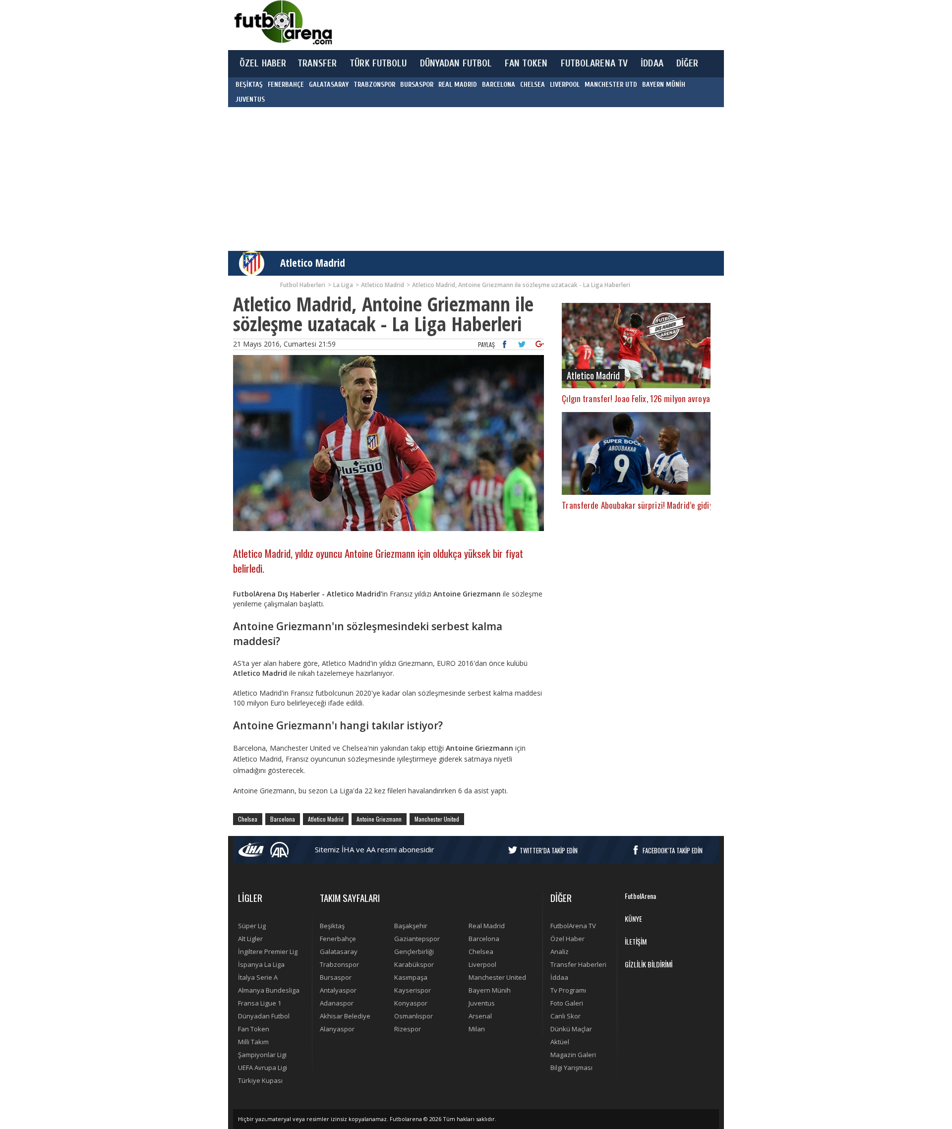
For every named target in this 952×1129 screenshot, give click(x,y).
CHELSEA (532, 84)
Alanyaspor (337, 1028)
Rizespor (407, 1028)
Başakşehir (410, 925)
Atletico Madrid (312, 263)
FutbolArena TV (573, 925)
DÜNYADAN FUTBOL (456, 63)
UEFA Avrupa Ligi (262, 1067)
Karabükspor (414, 964)
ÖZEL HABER (262, 63)
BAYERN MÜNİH (663, 84)
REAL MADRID (457, 84)
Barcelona (282, 819)
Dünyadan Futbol (264, 1015)
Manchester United (437, 819)
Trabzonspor (339, 964)
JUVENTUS (250, 99)
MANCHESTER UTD (611, 84)
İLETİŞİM (636, 941)
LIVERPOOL (565, 84)
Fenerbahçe (338, 938)
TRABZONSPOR (374, 84)
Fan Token (253, 1028)
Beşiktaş (332, 925)
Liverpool (482, 964)
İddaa (559, 977)
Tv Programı (568, 990)
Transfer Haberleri (578, 964)
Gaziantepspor (417, 938)
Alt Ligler (250, 938)
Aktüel (559, 1041)
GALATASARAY (329, 84)
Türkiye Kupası (260, 1080)
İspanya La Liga (261, 964)
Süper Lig (252, 925)
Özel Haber (567, 938)
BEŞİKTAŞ (249, 84)
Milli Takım (253, 1041)
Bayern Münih (490, 990)
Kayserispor (412, 990)
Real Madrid (487, 925)
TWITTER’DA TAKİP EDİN (549, 850)
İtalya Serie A (258, 977)
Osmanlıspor (413, 1015)
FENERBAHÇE (286, 84)
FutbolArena (640, 896)
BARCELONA (498, 84)
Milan (477, 1028)
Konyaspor (410, 1003)
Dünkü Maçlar (571, 1028)
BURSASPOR (416, 84)
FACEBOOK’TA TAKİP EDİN (673, 850)
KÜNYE (633, 918)
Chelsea (247, 819)
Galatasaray (338, 951)
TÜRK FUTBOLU (378, 63)
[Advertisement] (522, 24)
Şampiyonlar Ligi (262, 1054)
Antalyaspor (338, 990)
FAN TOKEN (526, 63)
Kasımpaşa (410, 977)
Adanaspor (337, 1003)
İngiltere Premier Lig (268, 951)
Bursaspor (336, 977)
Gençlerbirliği (414, 951)
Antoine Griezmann (379, 819)
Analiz (559, 951)
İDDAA (652, 63)
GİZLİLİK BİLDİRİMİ (648, 964)
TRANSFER (317, 63)
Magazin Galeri (573, 1054)
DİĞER (687, 63)
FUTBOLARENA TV (594, 63)
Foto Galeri (566, 1003)
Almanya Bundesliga (268, 990)
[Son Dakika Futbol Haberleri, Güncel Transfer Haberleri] (282, 22)
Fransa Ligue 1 (259, 1003)
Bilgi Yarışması (571, 1067)
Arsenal (480, 1015)
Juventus (482, 1003)
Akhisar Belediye (345, 1015)
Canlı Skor (565, 1015)
